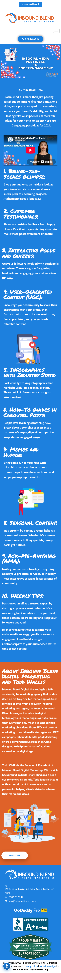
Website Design (47, 966)
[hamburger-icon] (56, 31)
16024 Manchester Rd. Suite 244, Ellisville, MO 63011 (29, 891)
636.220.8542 (16, 897)
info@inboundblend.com (22, 901)
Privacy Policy (31, 966)
